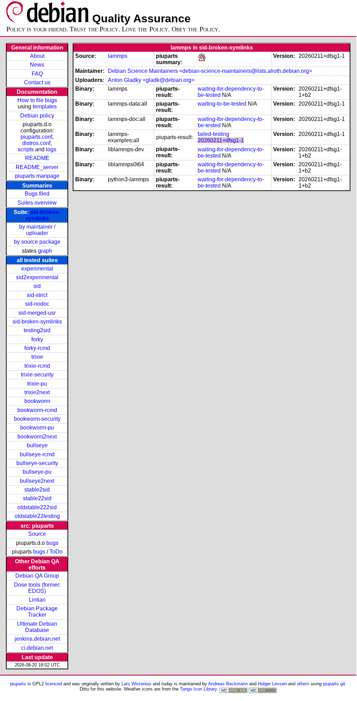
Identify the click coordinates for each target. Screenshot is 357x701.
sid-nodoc (37, 304)
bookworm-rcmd (37, 410)
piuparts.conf (36, 137)
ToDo (56, 552)
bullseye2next (37, 481)
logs (51, 149)
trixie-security (37, 375)
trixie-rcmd (37, 366)
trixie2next (37, 392)
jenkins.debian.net (37, 639)
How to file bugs (37, 100)
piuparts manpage (37, 176)
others (303, 683)
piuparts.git (334, 683)
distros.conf (36, 143)
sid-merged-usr (37, 313)
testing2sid (37, 330)
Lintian (37, 600)
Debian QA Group (37, 576)
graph (45, 251)
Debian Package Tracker (37, 611)
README (37, 158)
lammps (117, 56)
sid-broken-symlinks (43, 215)
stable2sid (37, 490)
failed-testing (213, 134)
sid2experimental (37, 277)
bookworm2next (37, 437)
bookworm (37, 401)
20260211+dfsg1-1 (221, 140)
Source (37, 534)
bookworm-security (37, 419)
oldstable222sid (37, 507)
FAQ (37, 74)
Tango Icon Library (198, 689)
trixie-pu (37, 384)
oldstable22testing (37, 516)
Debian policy (37, 116)
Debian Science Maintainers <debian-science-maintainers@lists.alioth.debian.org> (210, 71)
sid (37, 286)
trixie (37, 357)
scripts (26, 149)
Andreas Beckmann (228, 683)
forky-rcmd (37, 348)
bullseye (37, 445)
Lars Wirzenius (136, 683)
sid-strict (37, 295)
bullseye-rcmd (37, 454)
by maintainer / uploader (37, 230)
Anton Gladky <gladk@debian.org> (151, 80)
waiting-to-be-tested (222, 104)
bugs (52, 543)
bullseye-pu (37, 472)
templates (45, 106)
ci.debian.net (37, 648)
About (37, 56)
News (37, 65)
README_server (37, 167)
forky (37, 339)
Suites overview (37, 203)
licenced (53, 683)
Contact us (37, 82)
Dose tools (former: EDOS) (37, 588)
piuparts (18, 683)
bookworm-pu (37, 427)
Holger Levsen (272, 683)
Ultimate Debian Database (37, 627)
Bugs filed (37, 194)
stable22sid (37, 498)
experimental (37, 269)
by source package (37, 242)
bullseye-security (37, 463)
